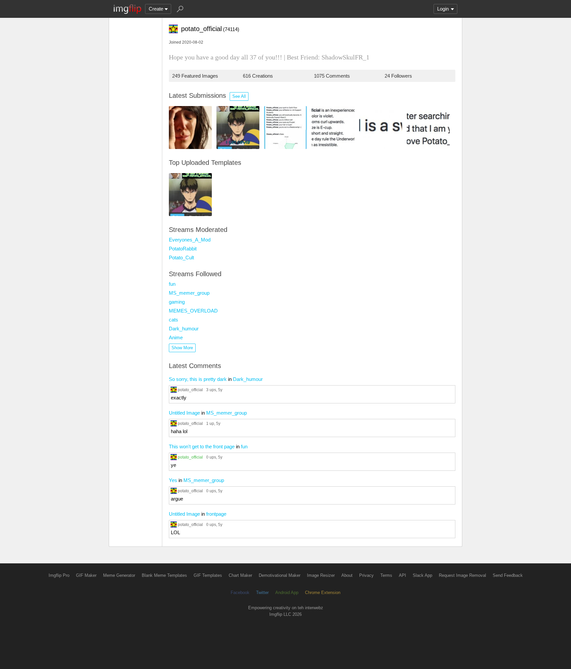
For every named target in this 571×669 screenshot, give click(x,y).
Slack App (422, 575)
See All (239, 96)
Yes (173, 480)
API (402, 575)
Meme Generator (119, 575)
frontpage (216, 514)
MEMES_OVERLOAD (193, 311)
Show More (182, 347)
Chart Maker (240, 575)
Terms (386, 575)
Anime (176, 337)
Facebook (240, 592)
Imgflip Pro (59, 575)
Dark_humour (184, 328)
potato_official (190, 390)
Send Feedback (508, 575)
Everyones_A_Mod (189, 239)
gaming (177, 302)
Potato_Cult (181, 257)
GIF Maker (86, 575)
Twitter (262, 592)
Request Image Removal (462, 575)
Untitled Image (184, 413)
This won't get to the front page (202, 446)
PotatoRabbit (183, 248)
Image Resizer (321, 575)
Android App (286, 592)
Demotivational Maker (279, 575)
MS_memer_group (189, 293)
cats (173, 319)
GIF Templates (208, 575)
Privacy (366, 575)
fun (172, 284)
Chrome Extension (322, 592)
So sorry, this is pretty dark (198, 379)
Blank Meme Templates (164, 575)
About (347, 575)
